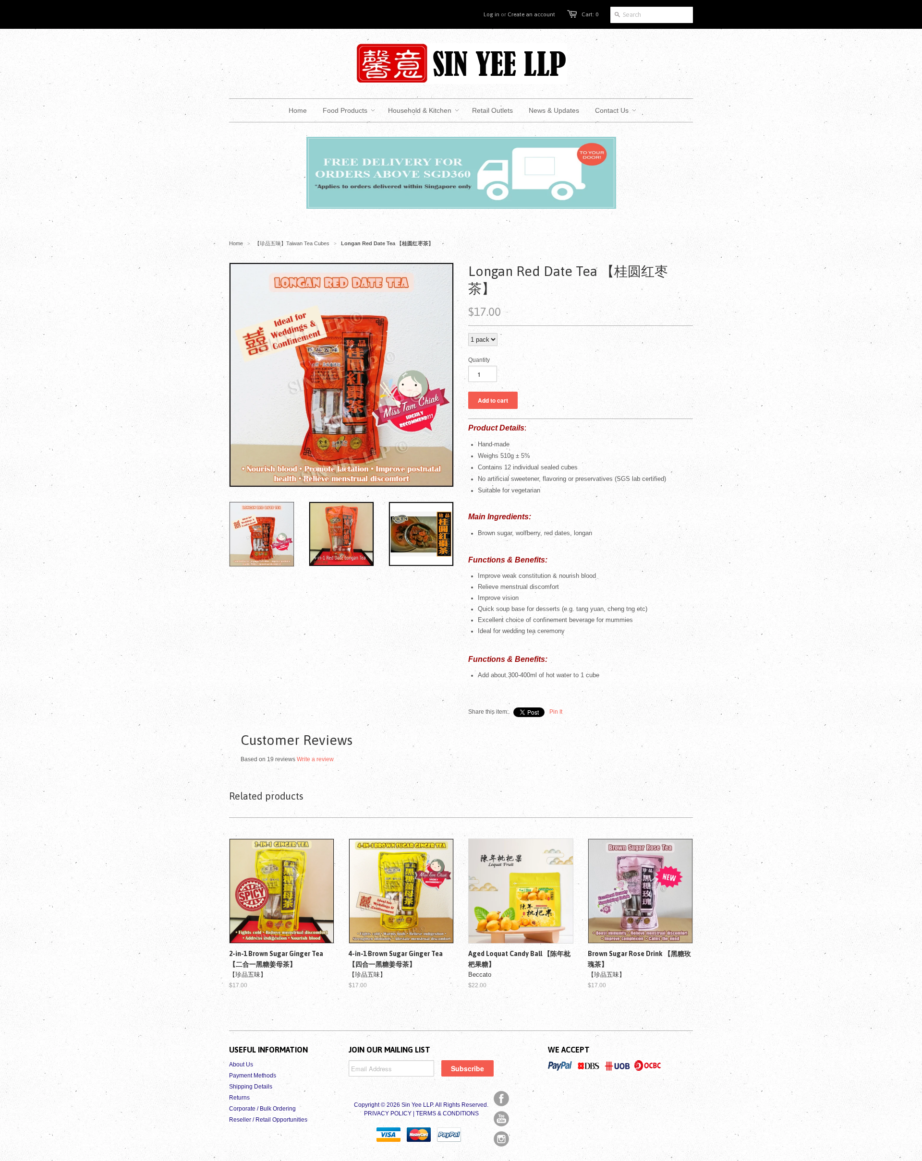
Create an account (531, 14)
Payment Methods (252, 1075)
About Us (241, 1064)
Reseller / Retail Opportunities (268, 1119)
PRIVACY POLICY (388, 1113)
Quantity (479, 360)
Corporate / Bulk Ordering (262, 1108)
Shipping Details (250, 1086)
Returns (239, 1097)
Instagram (501, 1139)
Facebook (501, 1098)
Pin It (555, 711)
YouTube (501, 1118)
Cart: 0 (590, 14)
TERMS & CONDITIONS (447, 1113)
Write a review (315, 759)
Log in (491, 14)
